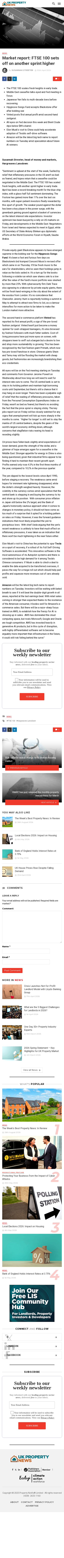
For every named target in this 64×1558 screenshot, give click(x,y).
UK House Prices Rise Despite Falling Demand (34, 870)
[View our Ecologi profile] (32, 1478)
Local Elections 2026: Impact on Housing (36, 835)
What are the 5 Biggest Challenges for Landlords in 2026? (42, 1009)
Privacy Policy (34, 687)
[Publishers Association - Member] (37, 1469)
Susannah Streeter (22, 70)
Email (6, 957)
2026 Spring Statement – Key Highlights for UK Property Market (41, 1050)
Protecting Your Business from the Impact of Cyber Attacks (28, 1177)
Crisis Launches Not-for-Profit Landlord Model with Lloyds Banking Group (42, 989)
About (14, 1502)
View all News (30, 1070)
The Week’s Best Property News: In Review (37, 818)
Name (6, 946)
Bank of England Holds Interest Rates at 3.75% (35, 852)
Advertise (32, 1505)
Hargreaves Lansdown (26, 721)
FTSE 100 (11, 721)
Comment (8, 908)
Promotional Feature (13, 1172)
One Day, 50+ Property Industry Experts (40, 1028)
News (4, 53)
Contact (27, 1502)
